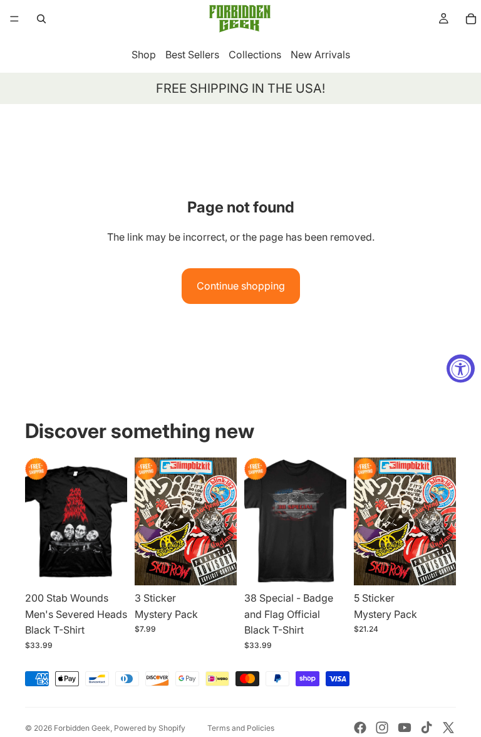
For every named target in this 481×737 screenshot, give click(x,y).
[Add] (217, 566)
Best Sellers (192, 54)
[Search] (41, 19)
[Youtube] (404, 727)
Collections (255, 54)
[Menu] (14, 18)
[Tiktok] (426, 727)
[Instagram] (382, 727)
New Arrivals (320, 54)
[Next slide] (113, 521)
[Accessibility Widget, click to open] (461, 369)
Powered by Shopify (149, 728)
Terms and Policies (240, 728)
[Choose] (107, 566)
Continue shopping (241, 286)
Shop (144, 54)
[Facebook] (360, 727)
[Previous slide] (39, 521)
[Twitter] (448, 727)
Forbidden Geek (82, 728)
